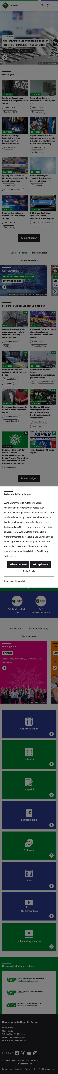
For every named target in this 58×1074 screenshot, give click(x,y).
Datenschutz (20, 581)
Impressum (9, 581)
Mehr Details (29, 571)
